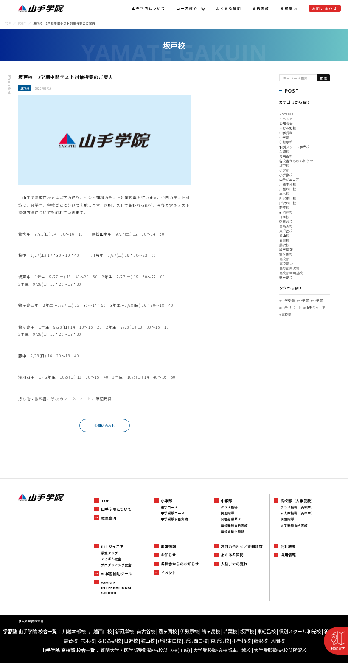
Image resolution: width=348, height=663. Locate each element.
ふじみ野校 (287, 128)
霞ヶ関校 (286, 254)
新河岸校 (286, 212)
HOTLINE (286, 114)
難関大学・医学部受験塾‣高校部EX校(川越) (145, 649)
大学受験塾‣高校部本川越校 (222, 649)
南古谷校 (286, 156)
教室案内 (289, 8)
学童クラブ (109, 553)
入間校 (284, 151)
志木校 (284, 193)
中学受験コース (173, 513)
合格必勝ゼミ (231, 519)
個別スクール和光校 (294, 146)
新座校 (284, 207)
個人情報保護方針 (31, 621)
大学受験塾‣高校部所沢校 (280, 649)
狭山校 (284, 235)
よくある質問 (228, 8)
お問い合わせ (324, 8)
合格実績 (261, 8)
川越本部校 (287, 184)
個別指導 (227, 513)
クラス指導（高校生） (297, 507)
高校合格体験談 (232, 531)
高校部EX (286, 263)
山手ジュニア (289, 179)
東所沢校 (286, 226)
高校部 (284, 258)
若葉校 (284, 240)
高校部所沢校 (289, 268)
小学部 (284, 170)
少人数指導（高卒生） (297, 513)
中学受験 (286, 132)
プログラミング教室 (116, 564)
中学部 (284, 137)
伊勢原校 (286, 142)
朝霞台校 (286, 221)
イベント (286, 118)
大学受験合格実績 (294, 525)
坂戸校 (284, 165)
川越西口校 (287, 188)
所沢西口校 (287, 202)
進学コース (169, 507)
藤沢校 (284, 244)
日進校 (284, 216)
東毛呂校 (286, 230)
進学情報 (286, 249)
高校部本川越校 (291, 272)
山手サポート (290, 307)
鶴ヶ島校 (286, 277)
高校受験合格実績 (234, 525)
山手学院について (149, 8)
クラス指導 (229, 507)
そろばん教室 (111, 558)
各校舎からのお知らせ (296, 160)
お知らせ (286, 123)
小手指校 (286, 174)
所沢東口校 (287, 198)
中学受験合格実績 (174, 519)
